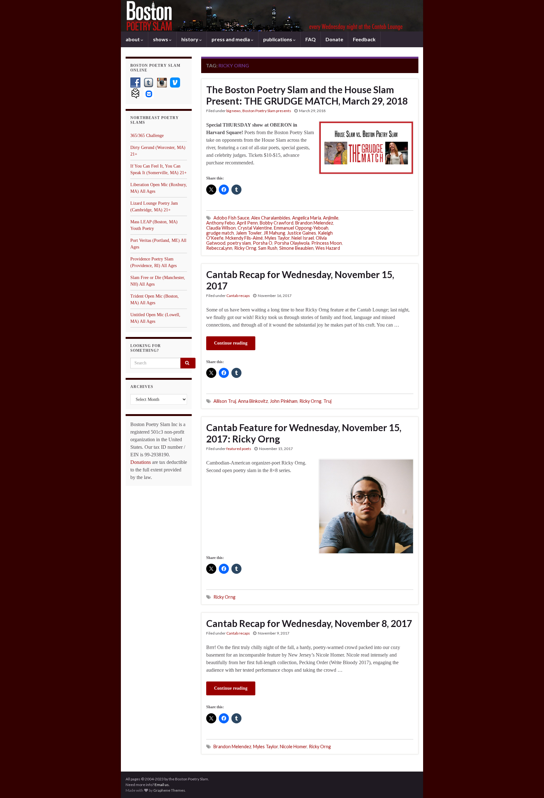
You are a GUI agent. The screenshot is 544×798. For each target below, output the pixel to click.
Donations (140, 462)
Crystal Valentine (255, 228)
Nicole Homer (293, 746)
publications (278, 39)
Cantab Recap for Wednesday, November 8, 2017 (309, 623)
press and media (231, 39)
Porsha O (262, 243)
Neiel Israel (303, 238)
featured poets (238, 448)
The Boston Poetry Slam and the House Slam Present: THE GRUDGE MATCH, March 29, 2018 (307, 95)
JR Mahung (274, 233)
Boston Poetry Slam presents (266, 110)
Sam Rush (267, 248)
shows (161, 39)
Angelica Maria (306, 217)
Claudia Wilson (221, 228)
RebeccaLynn (219, 248)
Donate (334, 39)
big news (233, 110)
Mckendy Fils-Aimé (244, 238)
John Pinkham (284, 401)
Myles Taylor (277, 238)
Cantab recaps (238, 295)
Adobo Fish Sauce (231, 217)
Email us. (162, 784)
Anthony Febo (220, 222)
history (190, 39)
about (133, 39)
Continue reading (230, 343)
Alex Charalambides (270, 217)
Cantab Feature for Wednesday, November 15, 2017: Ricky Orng (303, 433)
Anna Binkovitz (253, 401)
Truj (327, 401)
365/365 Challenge (147, 135)
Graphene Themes (169, 790)
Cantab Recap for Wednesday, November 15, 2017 (300, 280)
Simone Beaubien (296, 248)
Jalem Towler (249, 233)
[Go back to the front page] (272, 15)
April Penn (247, 222)
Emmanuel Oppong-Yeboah (301, 228)
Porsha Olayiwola (291, 243)
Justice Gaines (301, 233)
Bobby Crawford (276, 222)
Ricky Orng (245, 248)
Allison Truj (224, 401)
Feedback (364, 39)
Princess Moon (326, 243)
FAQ (310, 39)
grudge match (220, 233)
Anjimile (330, 217)
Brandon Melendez (314, 222)
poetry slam (239, 243)
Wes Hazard (327, 248)
